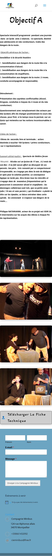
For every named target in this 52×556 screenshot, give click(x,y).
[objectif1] (26, 404)
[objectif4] (26, 276)
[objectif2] (26, 361)
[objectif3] (26, 319)
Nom (29, 442)
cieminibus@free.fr (21, 540)
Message (11, 458)
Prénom (8, 442)
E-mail (9, 447)
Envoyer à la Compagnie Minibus (22, 483)
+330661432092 (19, 533)
